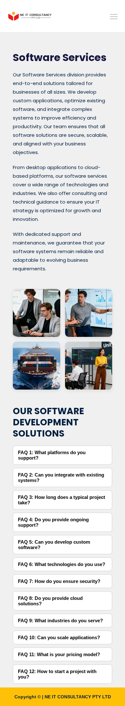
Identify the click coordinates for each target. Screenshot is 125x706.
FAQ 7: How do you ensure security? (59, 581)
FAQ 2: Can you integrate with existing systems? (61, 477)
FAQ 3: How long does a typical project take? (61, 499)
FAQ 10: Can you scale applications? (59, 637)
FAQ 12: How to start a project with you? (57, 674)
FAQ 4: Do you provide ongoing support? (53, 522)
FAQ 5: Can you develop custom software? (54, 544)
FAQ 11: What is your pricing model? (59, 654)
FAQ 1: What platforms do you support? (52, 455)
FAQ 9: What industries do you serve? (60, 620)
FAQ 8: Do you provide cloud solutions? (50, 600)
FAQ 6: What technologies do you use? (61, 564)
